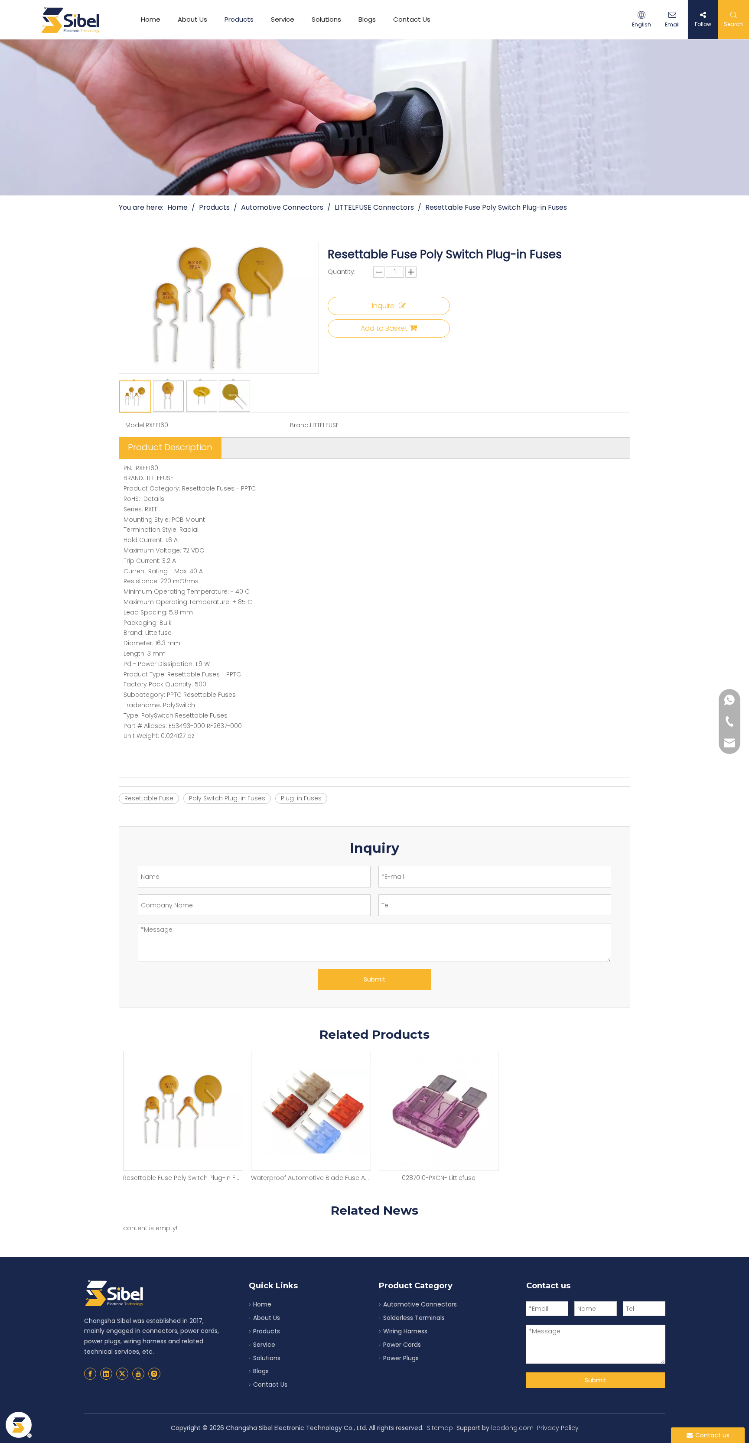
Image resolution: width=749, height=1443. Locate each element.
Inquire (383, 306)
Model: (135, 425)
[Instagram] (154, 1374)
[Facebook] (90, 1374)
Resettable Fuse (148, 798)
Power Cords (402, 1344)
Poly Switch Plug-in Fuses (227, 798)
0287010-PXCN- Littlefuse (438, 1177)
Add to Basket (384, 328)
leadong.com (512, 1428)
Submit (374, 979)
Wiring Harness (405, 1331)
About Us (192, 19)
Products (239, 19)
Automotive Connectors (420, 1304)
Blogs (367, 19)
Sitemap (440, 1428)
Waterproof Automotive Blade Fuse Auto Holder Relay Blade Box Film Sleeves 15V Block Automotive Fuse (310, 1177)
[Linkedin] (106, 1374)
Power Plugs (401, 1358)
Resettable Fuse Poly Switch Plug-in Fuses (182, 1177)
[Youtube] (138, 1374)
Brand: (300, 425)
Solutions (326, 19)
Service (282, 19)
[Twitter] (122, 1374)
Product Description (170, 447)
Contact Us (411, 19)
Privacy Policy (558, 1428)
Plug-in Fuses (301, 798)
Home (150, 19)
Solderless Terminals (414, 1317)
